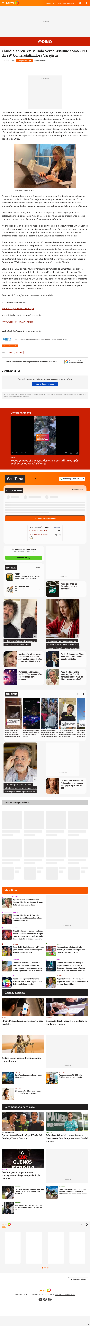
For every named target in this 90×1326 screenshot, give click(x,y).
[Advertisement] (62, 1094)
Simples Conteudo (8, 1132)
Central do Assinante (66, 3)
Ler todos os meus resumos (45, 518)
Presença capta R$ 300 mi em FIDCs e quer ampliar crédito (71, 1076)
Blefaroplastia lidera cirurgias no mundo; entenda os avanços (28, 1092)
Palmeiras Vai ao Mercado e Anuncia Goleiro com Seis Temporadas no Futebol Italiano (67, 1138)
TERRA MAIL (50, 3)
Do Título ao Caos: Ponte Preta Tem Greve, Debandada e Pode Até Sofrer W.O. (29, 1191)
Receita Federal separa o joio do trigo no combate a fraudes (66, 1022)
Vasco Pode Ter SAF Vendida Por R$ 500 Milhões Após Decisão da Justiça (28, 1207)
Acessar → (38, 568)
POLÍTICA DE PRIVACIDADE (65, 1295)
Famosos (16, 928)
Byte (58, 960)
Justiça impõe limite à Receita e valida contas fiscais (21, 1059)
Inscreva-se (22, 557)
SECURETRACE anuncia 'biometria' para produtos (22, 1022)
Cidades (15, 944)
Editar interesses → (78, 489)
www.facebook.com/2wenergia (17, 321)
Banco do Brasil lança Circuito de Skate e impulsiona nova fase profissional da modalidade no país (73, 1191)
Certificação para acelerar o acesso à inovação (29, 1076)
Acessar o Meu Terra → (36, 479)
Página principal (12, 3)
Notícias (19, 352)
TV (13, 976)
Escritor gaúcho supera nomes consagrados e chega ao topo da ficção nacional (21, 1175)
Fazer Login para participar (45, 384)
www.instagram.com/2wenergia (18, 308)
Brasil (13, 457)
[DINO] (7, 339)
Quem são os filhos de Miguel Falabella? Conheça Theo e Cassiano (22, 1137)
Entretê (15, 897)
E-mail (80, 3)
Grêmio (59, 944)
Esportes (49, 1132)
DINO (10, 352)
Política (59, 976)
